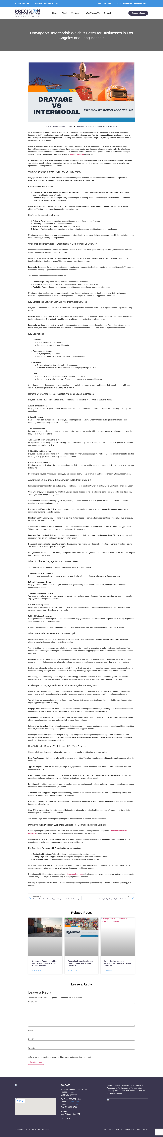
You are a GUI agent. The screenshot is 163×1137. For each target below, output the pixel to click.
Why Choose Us (93, 13)
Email (31, 1039)
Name (31, 1030)
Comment (32, 1002)
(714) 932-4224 (73, 1104)
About (64, 13)
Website (31, 1048)
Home (54, 13)
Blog (138, 1129)
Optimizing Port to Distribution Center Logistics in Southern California (80, 963)
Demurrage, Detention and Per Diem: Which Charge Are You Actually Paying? (44, 963)
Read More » (36, 970)
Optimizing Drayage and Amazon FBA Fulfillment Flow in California (117, 963)
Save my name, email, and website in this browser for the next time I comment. (60, 1057)
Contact (107, 13)
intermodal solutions (75, 874)
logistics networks (77, 154)
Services (75, 13)
